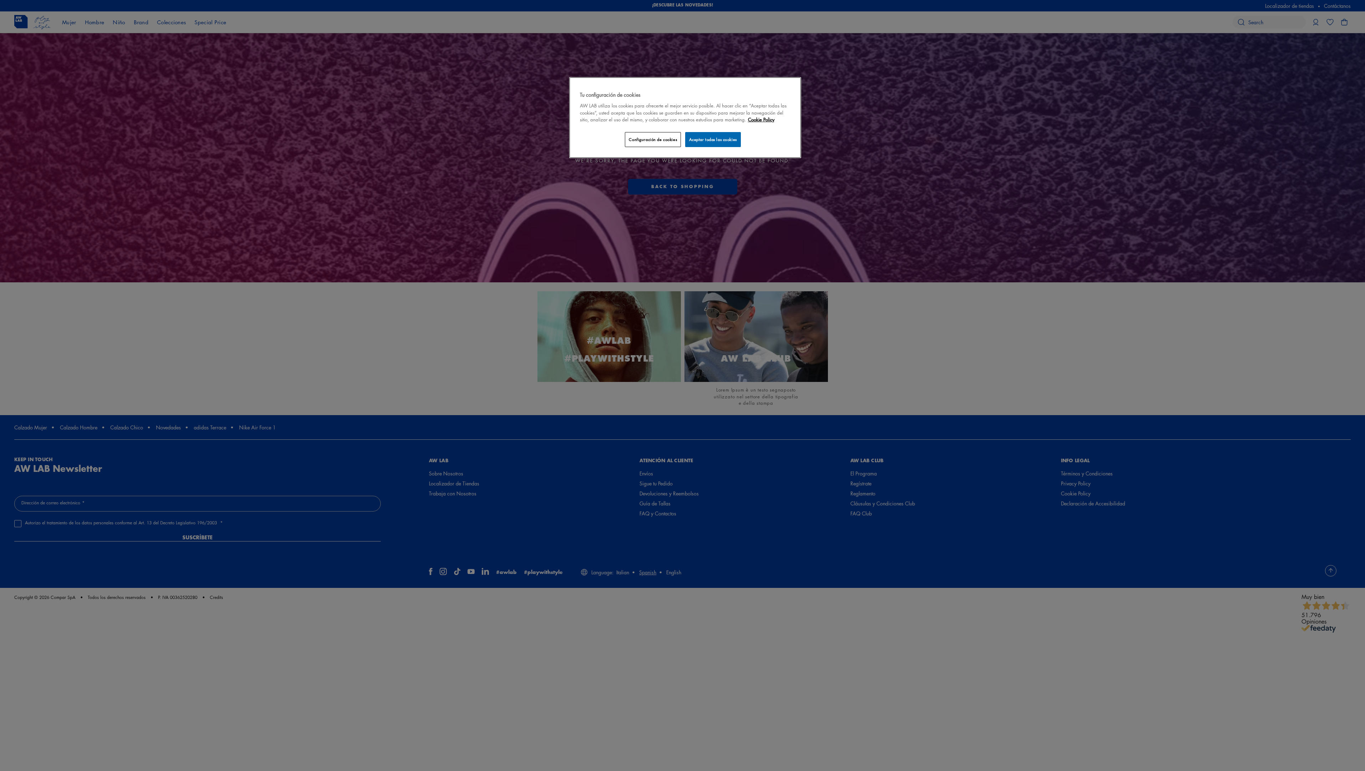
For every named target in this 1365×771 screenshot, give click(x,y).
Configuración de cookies (653, 139)
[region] (685, 117)
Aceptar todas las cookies (713, 139)
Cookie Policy (761, 119)
